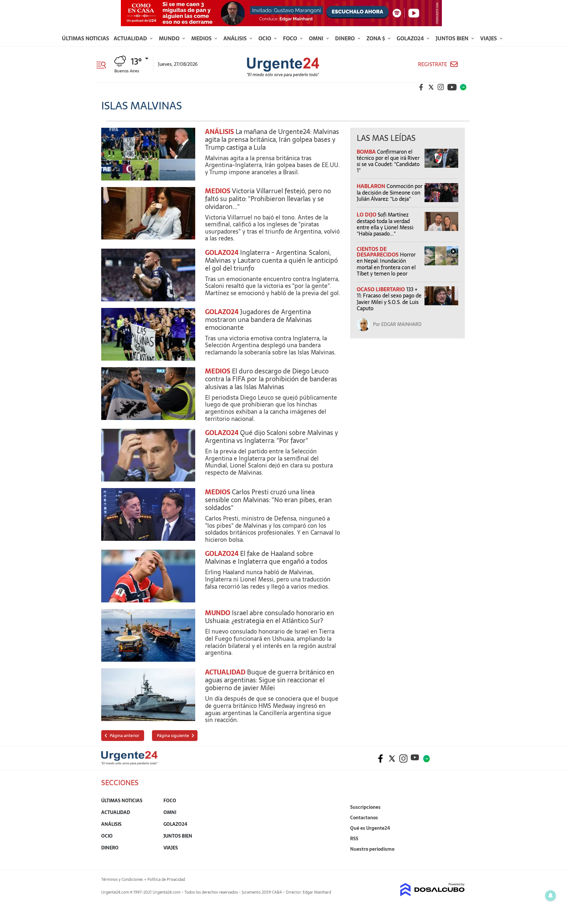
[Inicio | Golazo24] (463, 87)
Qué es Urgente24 (370, 828)
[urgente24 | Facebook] (421, 87)
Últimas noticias (85, 38)
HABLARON (372, 186)
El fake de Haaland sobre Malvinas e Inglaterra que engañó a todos (266, 557)
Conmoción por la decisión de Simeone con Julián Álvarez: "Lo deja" (390, 192)
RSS (354, 838)
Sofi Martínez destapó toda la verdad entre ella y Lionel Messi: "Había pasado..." (385, 224)
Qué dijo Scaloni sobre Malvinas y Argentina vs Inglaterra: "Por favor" (271, 436)
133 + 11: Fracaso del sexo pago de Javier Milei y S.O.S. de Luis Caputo (389, 299)
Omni (317, 38)
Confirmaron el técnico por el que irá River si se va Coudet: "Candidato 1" (388, 161)
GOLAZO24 (221, 252)
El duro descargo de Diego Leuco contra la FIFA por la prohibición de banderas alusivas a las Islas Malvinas (271, 379)
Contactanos (364, 817)
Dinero (345, 38)
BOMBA (367, 151)
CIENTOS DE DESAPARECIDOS (378, 252)
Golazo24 (411, 38)
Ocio (265, 38)
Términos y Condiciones (122, 879)
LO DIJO (367, 214)
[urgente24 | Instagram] (441, 87)
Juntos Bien (453, 38)
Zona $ (376, 38)
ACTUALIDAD (225, 672)
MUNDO (217, 613)
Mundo (170, 38)
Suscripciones (365, 807)
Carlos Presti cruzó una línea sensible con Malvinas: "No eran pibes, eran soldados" (268, 500)
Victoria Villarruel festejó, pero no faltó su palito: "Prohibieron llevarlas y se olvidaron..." (268, 199)
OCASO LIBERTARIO (381, 289)
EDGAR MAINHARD (401, 324)
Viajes (489, 38)
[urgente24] (129, 763)
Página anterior (124, 735)
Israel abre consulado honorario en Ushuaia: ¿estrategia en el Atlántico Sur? (269, 617)
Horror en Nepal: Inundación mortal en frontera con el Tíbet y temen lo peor (386, 264)
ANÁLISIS (219, 131)
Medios (202, 38)
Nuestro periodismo (372, 849)
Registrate (432, 64)
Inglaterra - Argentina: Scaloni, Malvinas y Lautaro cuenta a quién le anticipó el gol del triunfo (271, 260)
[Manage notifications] (550, 895)
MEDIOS (217, 191)
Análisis (235, 38)
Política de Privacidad (166, 879)
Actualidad (131, 38)
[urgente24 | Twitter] (431, 87)
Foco (290, 38)
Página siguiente (173, 735)
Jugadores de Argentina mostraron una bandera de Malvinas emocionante (258, 320)
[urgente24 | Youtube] (452, 87)
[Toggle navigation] (103, 64)
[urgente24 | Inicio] (457, 859)
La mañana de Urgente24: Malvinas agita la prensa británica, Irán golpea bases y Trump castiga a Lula (272, 139)
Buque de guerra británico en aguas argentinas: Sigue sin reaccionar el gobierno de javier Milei (269, 680)
